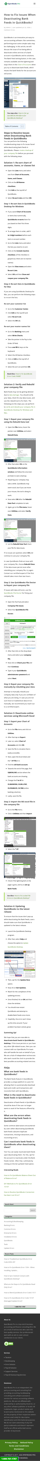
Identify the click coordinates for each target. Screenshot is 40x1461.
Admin (8, 27)
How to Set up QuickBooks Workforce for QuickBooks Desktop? (18, 115)
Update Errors (9, 1248)
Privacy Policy (11, 1442)
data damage (14, 395)
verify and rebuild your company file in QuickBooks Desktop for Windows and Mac (19, 410)
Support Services (11, 1371)
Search (33, 1210)
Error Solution (10, 1364)
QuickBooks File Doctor (13, 593)
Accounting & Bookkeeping (13, 1221)
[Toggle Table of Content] (21, 126)
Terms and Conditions (19, 1446)
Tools (6, 1244)
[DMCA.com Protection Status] (8, 1345)
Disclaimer (19, 1449)
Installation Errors (10, 1237)
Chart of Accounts (24, 64)
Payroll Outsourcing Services (15, 1375)
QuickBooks (8, 1240)
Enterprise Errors (10, 1233)
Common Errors (9, 30)
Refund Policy (26, 1442)
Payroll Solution (10, 1368)
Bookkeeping (10, 1361)
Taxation (8, 1357)
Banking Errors (9, 1225)
